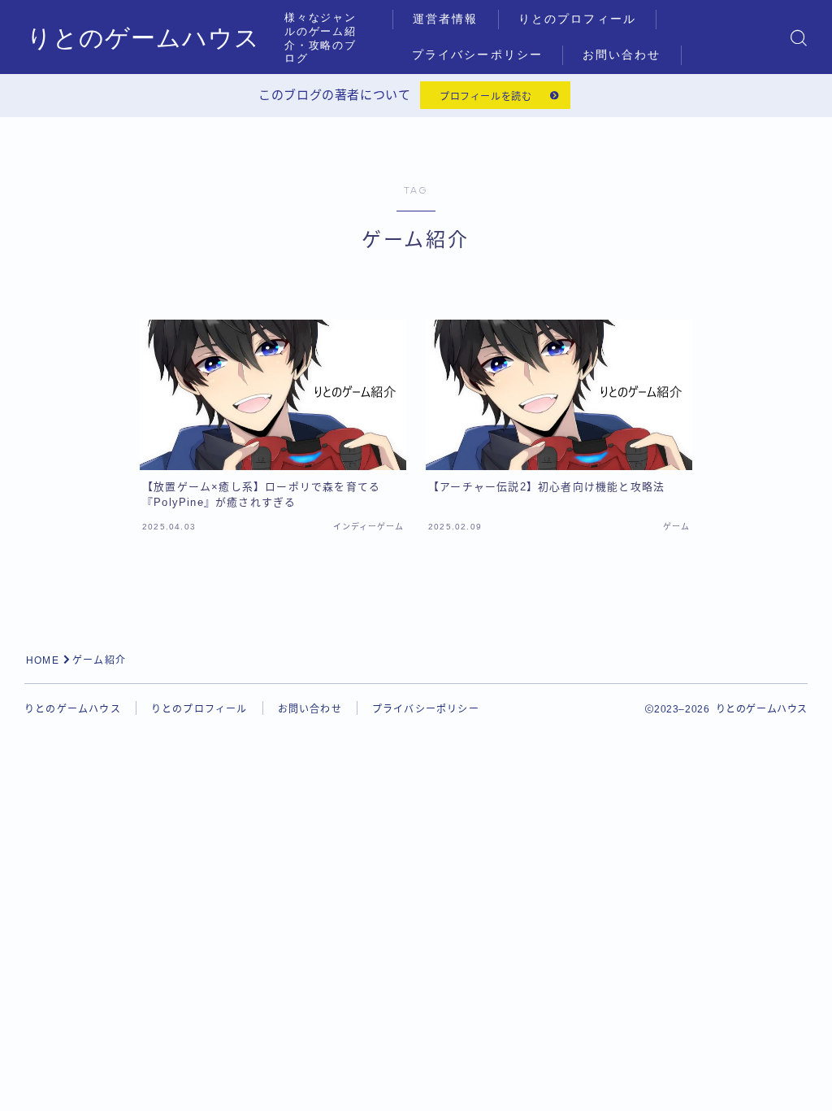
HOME (42, 660)
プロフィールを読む (485, 96)
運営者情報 (446, 19)
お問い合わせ (622, 55)
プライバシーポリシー (477, 55)
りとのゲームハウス (143, 37)
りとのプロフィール (577, 19)
